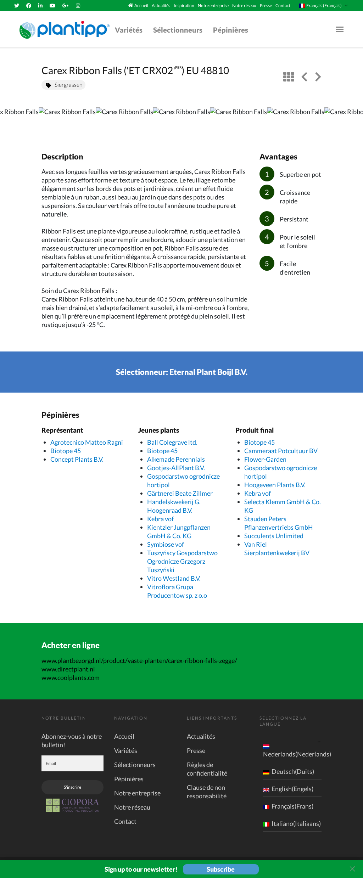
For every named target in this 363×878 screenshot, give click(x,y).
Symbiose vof (165, 544)
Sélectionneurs (177, 30)
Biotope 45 (65, 451)
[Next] (351, 122)
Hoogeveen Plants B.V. (275, 485)
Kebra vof (160, 519)
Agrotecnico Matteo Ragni (86, 442)
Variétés (129, 30)
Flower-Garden (265, 459)
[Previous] (11, 122)
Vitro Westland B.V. (174, 578)
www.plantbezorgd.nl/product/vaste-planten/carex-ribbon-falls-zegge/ (139, 660)
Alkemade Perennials (176, 459)
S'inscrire (72, 787)
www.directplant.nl (68, 669)
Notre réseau (244, 5)
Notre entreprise (213, 5)
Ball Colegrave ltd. (172, 442)
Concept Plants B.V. (77, 459)
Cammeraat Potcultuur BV (281, 451)
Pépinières (230, 30)
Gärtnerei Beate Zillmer (180, 493)
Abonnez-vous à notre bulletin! (71, 740)
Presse (266, 5)
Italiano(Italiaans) (296, 823)
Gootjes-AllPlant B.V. (176, 468)
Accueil (141, 5)
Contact (282, 5)
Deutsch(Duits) (293, 771)
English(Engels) (292, 789)
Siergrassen (69, 84)
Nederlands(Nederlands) (297, 754)
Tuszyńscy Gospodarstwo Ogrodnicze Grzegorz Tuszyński (182, 561)
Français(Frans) (292, 806)
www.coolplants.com (70, 677)
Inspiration (184, 5)
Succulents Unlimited (273, 536)
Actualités (161, 5)
